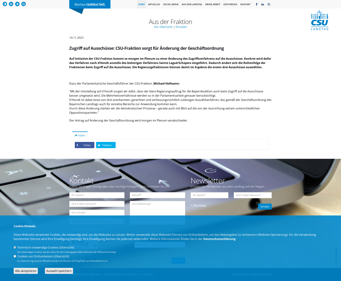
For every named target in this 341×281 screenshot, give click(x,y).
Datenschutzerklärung (219, 239)
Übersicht (66, 247)
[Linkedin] (262, 4)
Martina (89, 4)
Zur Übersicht (163, 27)
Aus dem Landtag (192, 4)
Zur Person (230, 4)
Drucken (181, 27)
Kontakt (245, 4)
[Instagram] (269, 4)
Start (141, 4)
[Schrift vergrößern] (17, 4)
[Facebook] (256, 4)
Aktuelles (154, 4)
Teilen (81, 135)
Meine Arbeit (212, 4)
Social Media (170, 4)
